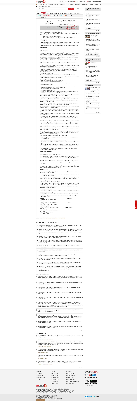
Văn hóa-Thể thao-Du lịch (42, 358)
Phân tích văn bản (55, 375)
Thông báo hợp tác (70, 383)
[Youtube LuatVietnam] (89, 375)
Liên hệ (38, 379)
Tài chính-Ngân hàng (41, 346)
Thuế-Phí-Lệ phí (48, 346)
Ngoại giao (40, 352)
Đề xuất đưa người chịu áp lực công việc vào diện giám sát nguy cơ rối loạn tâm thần (93, 40)
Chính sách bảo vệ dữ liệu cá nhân (73, 381)
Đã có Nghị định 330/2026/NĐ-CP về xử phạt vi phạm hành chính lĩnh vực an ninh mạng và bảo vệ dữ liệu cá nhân (93, 95)
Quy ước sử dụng (70, 377)
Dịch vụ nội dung (55, 381)
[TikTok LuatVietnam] (91, 375)
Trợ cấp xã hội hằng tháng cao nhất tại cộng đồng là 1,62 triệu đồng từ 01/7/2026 (92, 100)
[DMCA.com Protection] (96, 396)
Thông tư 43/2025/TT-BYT (60, 218)
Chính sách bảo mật (70, 379)
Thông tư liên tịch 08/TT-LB (49, 218)
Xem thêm (81, 330)
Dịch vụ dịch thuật (55, 379)
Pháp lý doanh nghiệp (56, 377)
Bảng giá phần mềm (70, 373)
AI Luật (91, 4)
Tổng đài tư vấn (55, 383)
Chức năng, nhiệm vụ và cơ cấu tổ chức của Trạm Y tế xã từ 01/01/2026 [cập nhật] (92, 49)
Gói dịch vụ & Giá (82, 1)
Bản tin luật (77, 4)
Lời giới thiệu (39, 373)
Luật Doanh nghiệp (46, 399)
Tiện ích (96, 4)
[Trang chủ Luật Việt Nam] (40, 1)
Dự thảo (56, 4)
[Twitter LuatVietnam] (93, 375)
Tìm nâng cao (80, 8)
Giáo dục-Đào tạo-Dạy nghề (43, 364)
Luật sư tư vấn (85, 4)
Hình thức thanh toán (71, 375)
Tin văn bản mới (63, 4)
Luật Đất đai (53, 399)
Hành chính (50, 364)
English (89, 1)
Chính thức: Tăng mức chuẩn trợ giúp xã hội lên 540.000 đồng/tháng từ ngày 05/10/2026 (92, 105)
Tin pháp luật (70, 4)
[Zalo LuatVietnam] (87, 375)
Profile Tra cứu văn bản (41, 377)
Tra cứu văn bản (49, 4)
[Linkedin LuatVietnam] (95, 375)
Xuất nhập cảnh (45, 352)
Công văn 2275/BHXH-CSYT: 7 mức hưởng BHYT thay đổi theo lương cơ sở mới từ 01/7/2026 (93, 71)
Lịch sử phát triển (40, 375)
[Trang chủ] (36, 4)
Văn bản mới (41, 4)
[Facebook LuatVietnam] (85, 375)
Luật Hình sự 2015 (58, 399)
